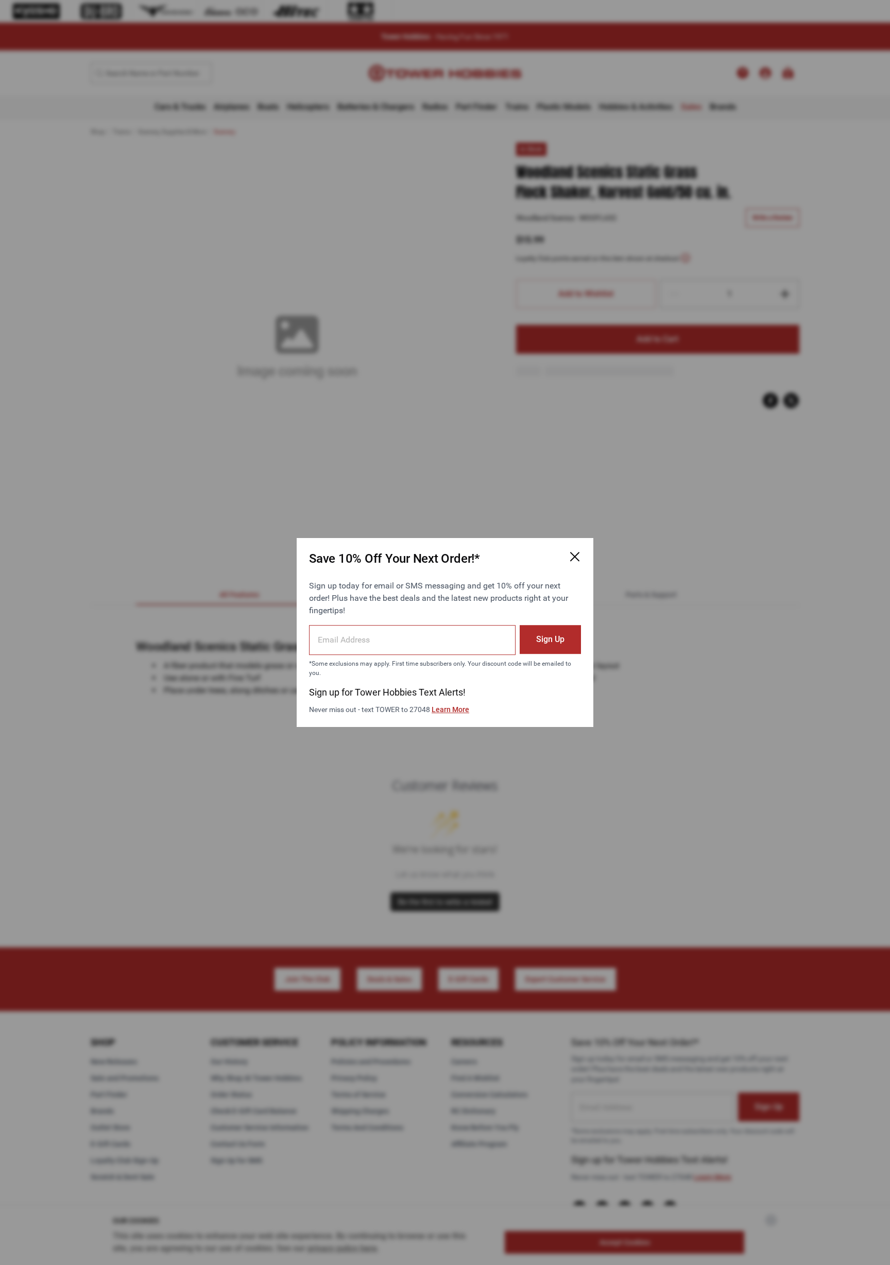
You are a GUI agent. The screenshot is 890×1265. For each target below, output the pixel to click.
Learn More (450, 709)
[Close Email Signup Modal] (575, 556)
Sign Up (550, 639)
